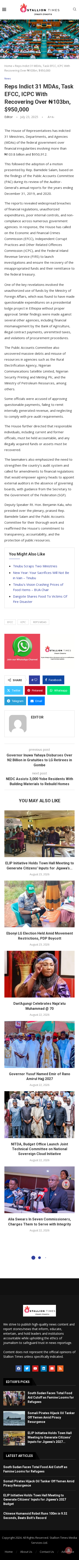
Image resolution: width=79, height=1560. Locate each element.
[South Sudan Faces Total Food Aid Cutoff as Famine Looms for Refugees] (14, 1398)
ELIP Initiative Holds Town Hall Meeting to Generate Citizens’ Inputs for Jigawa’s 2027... (50, 1437)
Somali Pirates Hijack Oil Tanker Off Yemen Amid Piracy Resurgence (51, 1417)
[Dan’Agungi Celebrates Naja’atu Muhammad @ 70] (39, 974)
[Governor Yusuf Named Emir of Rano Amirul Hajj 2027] (39, 1044)
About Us (26, 1552)
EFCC (10, 622)
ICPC (23, 622)
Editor (8, 117)
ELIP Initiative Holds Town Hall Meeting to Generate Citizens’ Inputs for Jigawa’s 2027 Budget (34, 1500)
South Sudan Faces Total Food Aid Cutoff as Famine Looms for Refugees (51, 1397)
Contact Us (47, 1552)
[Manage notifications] (68, 1550)
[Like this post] (35, 679)
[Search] (74, 10)
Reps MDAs (39, 622)
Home (8, 66)
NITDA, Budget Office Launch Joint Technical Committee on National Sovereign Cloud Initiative (39, 1149)
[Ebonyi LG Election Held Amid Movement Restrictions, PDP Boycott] (39, 904)
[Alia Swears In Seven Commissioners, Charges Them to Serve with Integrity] (39, 1189)
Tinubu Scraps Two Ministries (35, 566)
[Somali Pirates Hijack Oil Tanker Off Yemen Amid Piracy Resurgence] (14, 1418)
